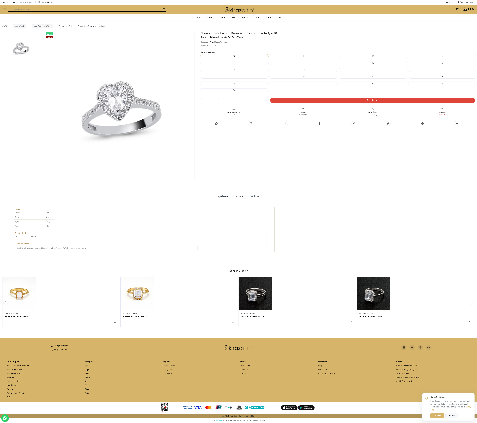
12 (373, 56)
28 (373, 83)
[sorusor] (319, 123)
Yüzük (4, 26)
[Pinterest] (422, 123)
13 (442, 56)
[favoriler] (457, 9)
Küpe (87, 389)
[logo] (239, 9)
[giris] (250, 123)
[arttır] (217, 100)
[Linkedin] (456, 123)
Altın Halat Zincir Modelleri (18, 366)
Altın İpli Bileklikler (14, 369)
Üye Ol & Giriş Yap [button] (467, 2)
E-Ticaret (242, 420)
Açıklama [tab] (222, 196)
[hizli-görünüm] (115, 322)
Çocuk (87, 366)
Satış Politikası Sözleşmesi (407, 377)
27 (304, 83)
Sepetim (244, 369)
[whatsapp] (216, 123)
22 (234, 76)
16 (373, 63)
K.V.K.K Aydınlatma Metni (407, 366)
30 (234, 90)
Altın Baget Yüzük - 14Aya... (17, 316)
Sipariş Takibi (27, 2)
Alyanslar (10, 377)
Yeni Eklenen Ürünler (16, 393)
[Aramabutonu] (164, 9)
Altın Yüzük (19, 26)
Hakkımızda (323, 369)
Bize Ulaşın (10, 2)
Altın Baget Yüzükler (42, 26)
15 (303, 63)
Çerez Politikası (402, 373)
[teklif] (285, 123)
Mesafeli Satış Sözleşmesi (407, 369)
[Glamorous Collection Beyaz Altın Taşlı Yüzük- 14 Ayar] (120, 106)
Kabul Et (437, 415)
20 (373, 70)
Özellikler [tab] (254, 196)
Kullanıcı (243, 373)
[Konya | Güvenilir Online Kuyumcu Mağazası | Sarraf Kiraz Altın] (239, 347)
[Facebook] (353, 123)
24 (373, 76)
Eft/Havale (167, 373)
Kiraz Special (12, 385)
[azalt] (213, 100)
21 (442, 70)
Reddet (452, 415)
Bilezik (87, 377)
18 (234, 70)
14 (234, 63)
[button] (448, 2)
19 (304, 70)
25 (442, 76)
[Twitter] (388, 123)
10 (234, 56)
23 (304, 76)
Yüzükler (10, 397)
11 (303, 56)
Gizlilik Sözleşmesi (404, 381)
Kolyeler (10, 389)
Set (86, 381)
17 (442, 63)
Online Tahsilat (46, 2)
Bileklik (88, 373)
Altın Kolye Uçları (14, 373)
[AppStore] (289, 408)
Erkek (87, 385)
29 (442, 83)
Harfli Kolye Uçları (14, 381)
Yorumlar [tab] (239, 196)
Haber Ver (374, 100)
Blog (320, 366)
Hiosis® (219, 420)
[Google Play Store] (306, 408)
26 (234, 83)
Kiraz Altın (232, 416)
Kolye (87, 369)
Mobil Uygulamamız (327, 373)
